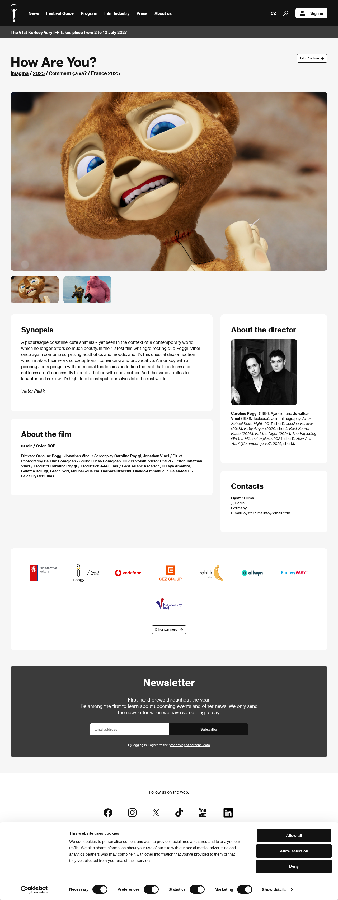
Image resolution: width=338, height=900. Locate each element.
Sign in (316, 13)
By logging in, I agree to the (169, 745)
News (34, 13)
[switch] (151, 889)
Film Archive (309, 58)
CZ (273, 13)
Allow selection (294, 851)
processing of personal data (189, 745)
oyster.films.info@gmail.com (266, 513)
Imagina (20, 73)
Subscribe (208, 729)
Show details (274, 889)
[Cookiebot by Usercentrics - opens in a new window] (34, 890)
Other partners (166, 629)
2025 (39, 73)
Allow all (294, 835)
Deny (294, 866)
